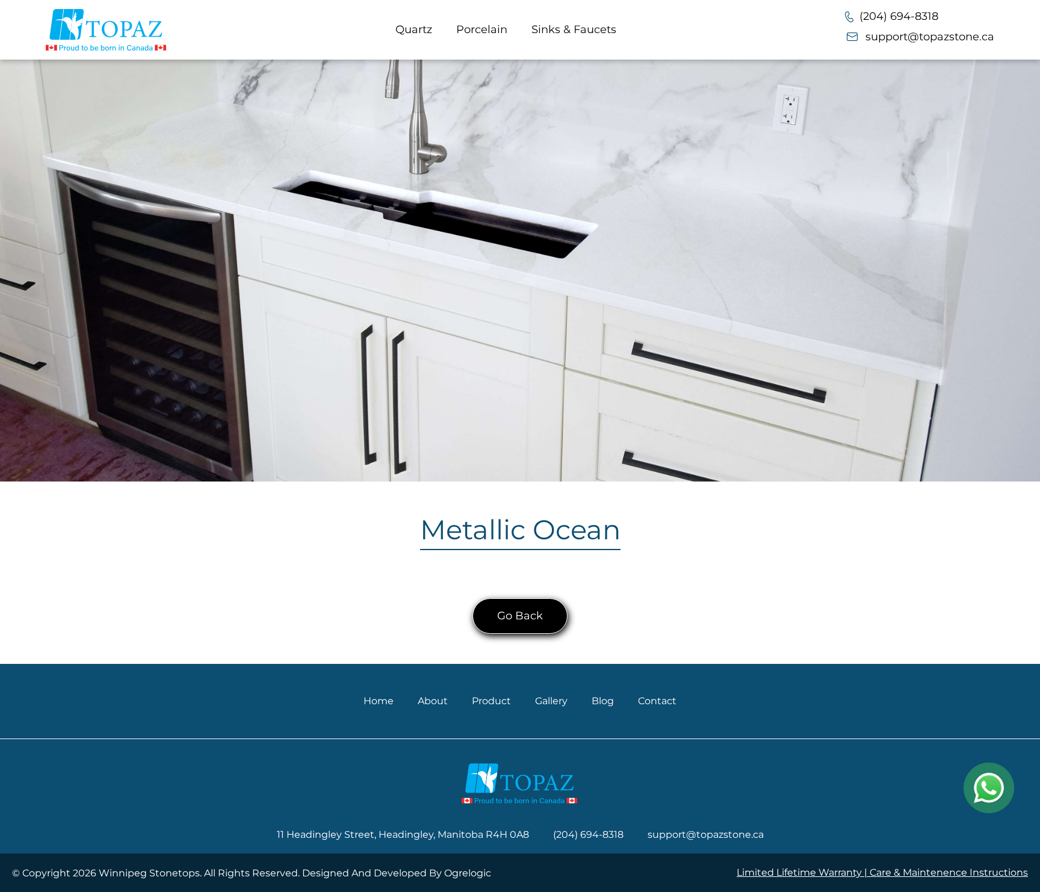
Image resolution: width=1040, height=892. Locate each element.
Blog (603, 701)
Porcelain (481, 29)
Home (379, 701)
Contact (657, 701)
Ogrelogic (467, 873)
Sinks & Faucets (573, 29)
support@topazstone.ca (929, 36)
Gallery (551, 701)
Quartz (413, 29)
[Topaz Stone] (106, 30)
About (433, 701)
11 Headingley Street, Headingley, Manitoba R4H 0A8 (403, 834)
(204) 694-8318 (898, 16)
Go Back (520, 615)
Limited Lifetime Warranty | (803, 872)
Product (491, 701)
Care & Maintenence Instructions (949, 872)
